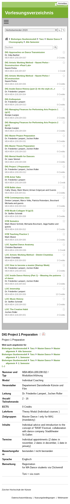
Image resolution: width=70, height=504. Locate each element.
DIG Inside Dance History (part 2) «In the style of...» (30, 89)
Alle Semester (32, 42)
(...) (3, 366)
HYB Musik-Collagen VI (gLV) (19, 211)
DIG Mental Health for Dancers (20, 156)
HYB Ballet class (13, 187)
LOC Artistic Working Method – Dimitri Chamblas (29, 255)
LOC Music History (14, 299)
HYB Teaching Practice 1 (17, 234)
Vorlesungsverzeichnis (29, 12)
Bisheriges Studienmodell (23, 39)
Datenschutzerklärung (22, 498)
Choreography (16, 42)
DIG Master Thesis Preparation (20, 146)
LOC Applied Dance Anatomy (19, 244)
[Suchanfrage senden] (55, 47)
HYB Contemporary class (17, 198)
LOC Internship (13, 289)
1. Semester (23, 357)
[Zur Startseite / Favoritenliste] (6, 39)
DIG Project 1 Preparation (17, 166)
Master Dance (53, 39)
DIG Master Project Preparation (20, 136)
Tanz (41, 39)
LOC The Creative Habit (17, 309)
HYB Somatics (12, 221)
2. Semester (23, 363)
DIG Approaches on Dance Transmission (25, 52)
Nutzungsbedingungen (45, 498)
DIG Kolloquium (13, 99)
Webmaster (63, 498)
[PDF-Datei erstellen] (43, 334)
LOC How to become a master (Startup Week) (27, 265)
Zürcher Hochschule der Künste (16, 490)
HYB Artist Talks (13, 177)
